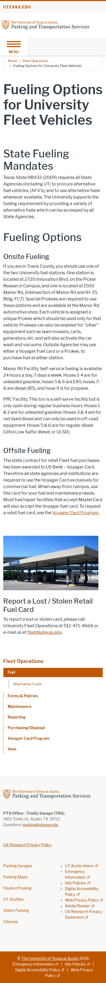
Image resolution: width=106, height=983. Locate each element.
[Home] (45, 24)
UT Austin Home (79, 866)
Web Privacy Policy (81, 900)
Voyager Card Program (28, 738)
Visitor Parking (16, 910)
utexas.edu (17, 7)
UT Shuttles (13, 899)
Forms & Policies (23, 696)
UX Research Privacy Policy (27, 845)
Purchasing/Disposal (26, 728)
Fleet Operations (35, 61)
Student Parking (17, 888)
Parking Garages (17, 866)
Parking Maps (15, 877)
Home (12, 61)
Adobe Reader (77, 906)
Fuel (11, 672)
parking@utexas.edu (40, 825)
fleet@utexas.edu (44, 632)
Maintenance (19, 706)
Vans (12, 749)
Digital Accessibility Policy (37, 970)
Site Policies (75, 883)
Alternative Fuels (27, 684)
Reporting (17, 717)
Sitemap (10, 922)
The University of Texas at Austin (50, 958)
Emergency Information (33, 964)
